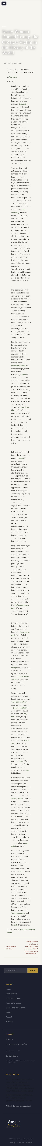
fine (21, 761)
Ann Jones (13, 77)
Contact (20, 1142)
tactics (21, 458)
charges (14, 668)
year (28, 770)
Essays (9, 1012)
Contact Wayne (12, 1056)
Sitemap (9, 1022)
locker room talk (19, 708)
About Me (9, 1017)
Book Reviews (11, 994)
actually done (16, 799)
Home (8, 989)
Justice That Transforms (15, 1008)
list (21, 871)
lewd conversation (19, 702)
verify (15, 925)
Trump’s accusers (18, 913)
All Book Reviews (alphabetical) (18, 1106)
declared (22, 104)
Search (32, 970)
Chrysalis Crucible (13, 998)
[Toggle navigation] (4, 3)
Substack (30, 1142)
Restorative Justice (13, 1003)
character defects (18, 366)
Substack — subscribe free (16, 1044)
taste (24, 375)
